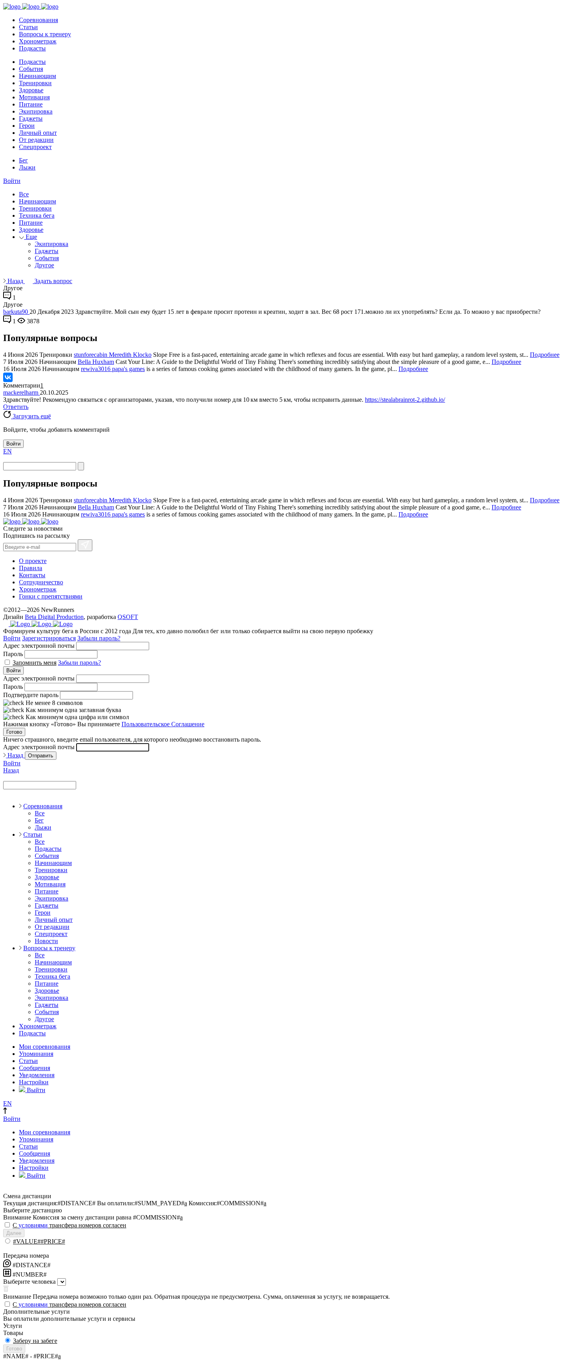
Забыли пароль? (98, 638)
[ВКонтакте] (8, 377)
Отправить (40, 756)
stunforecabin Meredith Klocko (113, 354)
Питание (31, 104)
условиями (33, 1225)
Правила (30, 568)
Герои (27, 125)
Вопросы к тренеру (45, 34)
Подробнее (544, 354)
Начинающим (37, 76)
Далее (13, 1233)
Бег (23, 160)
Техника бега (36, 215)
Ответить (15, 406)
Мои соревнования (44, 1046)
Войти (12, 180)
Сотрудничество (41, 582)
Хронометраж (37, 41)
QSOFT (128, 616)
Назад (15, 281)
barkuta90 (16, 311)
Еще (30, 236)
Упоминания (36, 1053)
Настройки (34, 1082)
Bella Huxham (96, 361)
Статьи (28, 27)
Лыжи (27, 167)
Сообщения (34, 1068)
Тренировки (35, 83)
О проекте (33, 561)
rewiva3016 (96, 368)
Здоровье (31, 90)
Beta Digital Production (54, 616)
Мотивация (34, 97)
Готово (14, 732)
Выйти (35, 1090)
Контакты (32, 575)
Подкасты (32, 48)
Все (24, 194)
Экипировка (35, 111)
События (31, 68)
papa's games (128, 368)
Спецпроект (35, 147)
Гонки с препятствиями (50, 596)
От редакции (36, 139)
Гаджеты (31, 118)
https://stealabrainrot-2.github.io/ (405, 399)
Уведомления (36, 1075)
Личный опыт (38, 132)
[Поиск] (81, 466)
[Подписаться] (85, 545)
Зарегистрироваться (49, 638)
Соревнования (38, 20)
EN (7, 451)
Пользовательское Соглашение (163, 724)
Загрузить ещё (31, 416)
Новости (46, 941)
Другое (44, 265)
